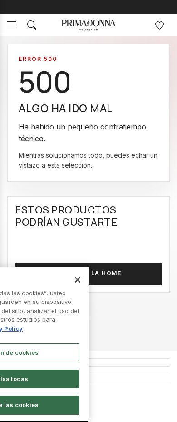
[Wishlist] (159, 25)
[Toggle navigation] (11, 24)
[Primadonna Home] (88, 25)
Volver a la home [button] (88, 273)
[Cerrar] (78, 280)
